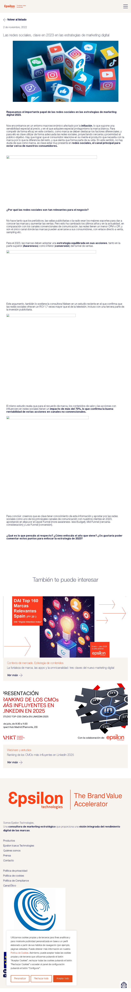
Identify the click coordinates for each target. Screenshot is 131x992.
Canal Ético (9, 886)
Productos (9, 841)
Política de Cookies (19, 953)
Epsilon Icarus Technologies (18, 846)
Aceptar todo (63, 979)
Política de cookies (13, 876)
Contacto (8, 861)
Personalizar (20, 979)
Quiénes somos (11, 851)
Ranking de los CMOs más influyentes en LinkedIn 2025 (40, 755)
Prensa (7, 856)
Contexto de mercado (20, 663)
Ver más (12, 675)
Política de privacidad (15, 871)
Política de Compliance (16, 881)
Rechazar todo (41, 979)
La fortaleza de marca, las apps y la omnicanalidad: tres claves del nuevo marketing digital (60, 668)
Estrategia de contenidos (49, 663)
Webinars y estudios (19, 750)
